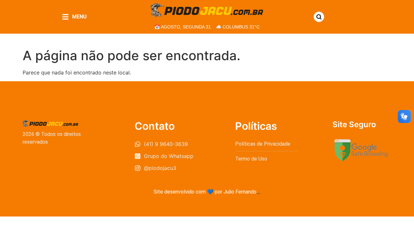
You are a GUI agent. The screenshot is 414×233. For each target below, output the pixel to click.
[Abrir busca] (319, 16)
